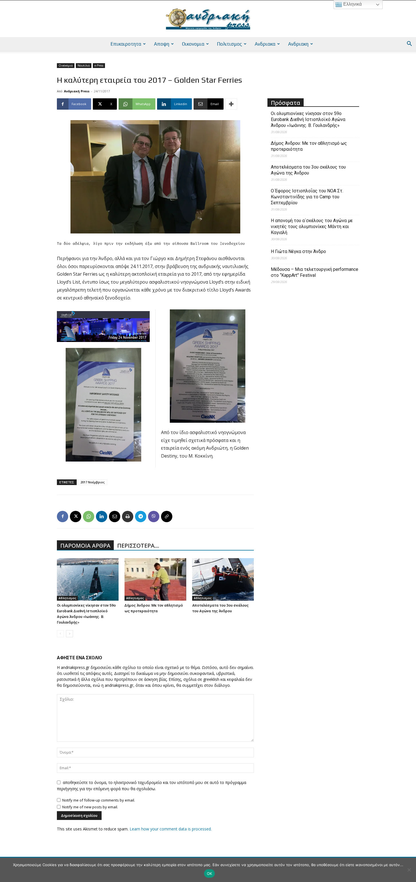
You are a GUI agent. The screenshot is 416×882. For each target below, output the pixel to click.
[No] (409, 870)
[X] (75, 516)
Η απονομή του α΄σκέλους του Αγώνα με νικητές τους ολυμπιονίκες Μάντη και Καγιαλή (312, 226)
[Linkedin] (101, 516)
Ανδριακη (298, 44)
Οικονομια (193, 44)
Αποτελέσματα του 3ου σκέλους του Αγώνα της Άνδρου (308, 170)
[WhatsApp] (88, 516)
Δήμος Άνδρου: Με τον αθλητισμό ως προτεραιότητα (309, 146)
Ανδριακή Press (76, 91)
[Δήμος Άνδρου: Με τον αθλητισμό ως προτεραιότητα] (155, 579)
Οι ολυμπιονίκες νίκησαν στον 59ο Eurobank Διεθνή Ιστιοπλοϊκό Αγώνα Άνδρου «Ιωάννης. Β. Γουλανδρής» (308, 119)
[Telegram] (140, 516)
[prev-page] (60, 633)
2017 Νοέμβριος (92, 482)
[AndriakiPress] (208, 19)
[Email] (114, 516)
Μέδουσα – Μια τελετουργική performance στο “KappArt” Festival (314, 272)
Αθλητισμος (67, 598)
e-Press (99, 65)
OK (209, 873)
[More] (231, 104)
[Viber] (153, 516)
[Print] (127, 516)
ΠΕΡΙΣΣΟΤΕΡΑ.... (138, 545)
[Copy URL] (166, 516)
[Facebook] (62, 516)
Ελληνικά (352, 4)
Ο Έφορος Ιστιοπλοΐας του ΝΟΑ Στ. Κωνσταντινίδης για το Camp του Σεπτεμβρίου (307, 196)
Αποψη (161, 44)
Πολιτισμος (229, 44)
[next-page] (69, 633)
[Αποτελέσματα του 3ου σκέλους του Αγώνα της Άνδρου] (223, 579)
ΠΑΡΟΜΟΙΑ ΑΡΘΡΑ (85, 545)
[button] (409, 44)
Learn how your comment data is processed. (171, 829)
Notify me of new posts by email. (90, 806)
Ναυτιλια (84, 65)
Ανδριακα (265, 44)
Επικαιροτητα (126, 44)
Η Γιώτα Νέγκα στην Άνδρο (298, 251)
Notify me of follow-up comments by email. (98, 800)
